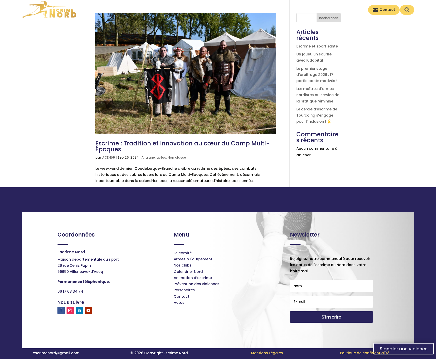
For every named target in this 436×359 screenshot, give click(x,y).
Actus (179, 302)
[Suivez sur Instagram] (70, 310)
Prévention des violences (196, 284)
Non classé (177, 157)
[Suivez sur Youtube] (88, 310)
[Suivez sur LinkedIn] (79, 310)
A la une (148, 157)
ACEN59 (108, 157)
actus (161, 157)
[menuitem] (222, 10)
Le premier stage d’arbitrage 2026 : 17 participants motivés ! (316, 74)
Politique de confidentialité (364, 353)
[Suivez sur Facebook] (61, 310)
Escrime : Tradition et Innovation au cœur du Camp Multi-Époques (182, 146)
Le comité (183, 253)
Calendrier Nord (188, 271)
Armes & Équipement (193, 259)
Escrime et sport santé (317, 46)
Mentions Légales (267, 353)
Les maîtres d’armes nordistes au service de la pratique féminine (317, 95)
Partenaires (184, 290)
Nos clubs (183, 265)
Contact (181, 296)
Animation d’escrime (193, 277)
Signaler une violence (404, 349)
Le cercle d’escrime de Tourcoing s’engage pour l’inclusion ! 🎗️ (316, 115)
